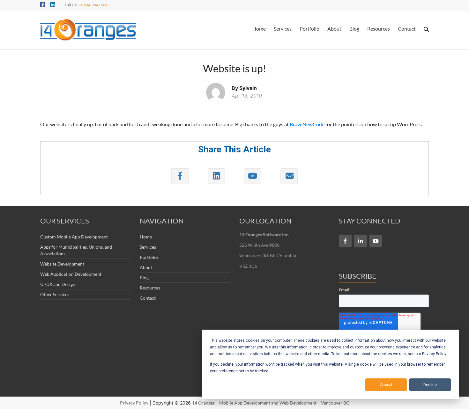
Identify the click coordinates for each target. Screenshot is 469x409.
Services (283, 29)
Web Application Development (70, 274)
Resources (378, 29)
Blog (354, 29)
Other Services (54, 294)
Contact (407, 29)
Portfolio (309, 29)
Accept (386, 385)
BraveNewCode (307, 124)
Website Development (62, 264)
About (334, 29)
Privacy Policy (134, 402)
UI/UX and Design (57, 284)
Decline (430, 385)
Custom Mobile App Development (74, 236)
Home (259, 29)
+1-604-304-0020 (93, 5)
